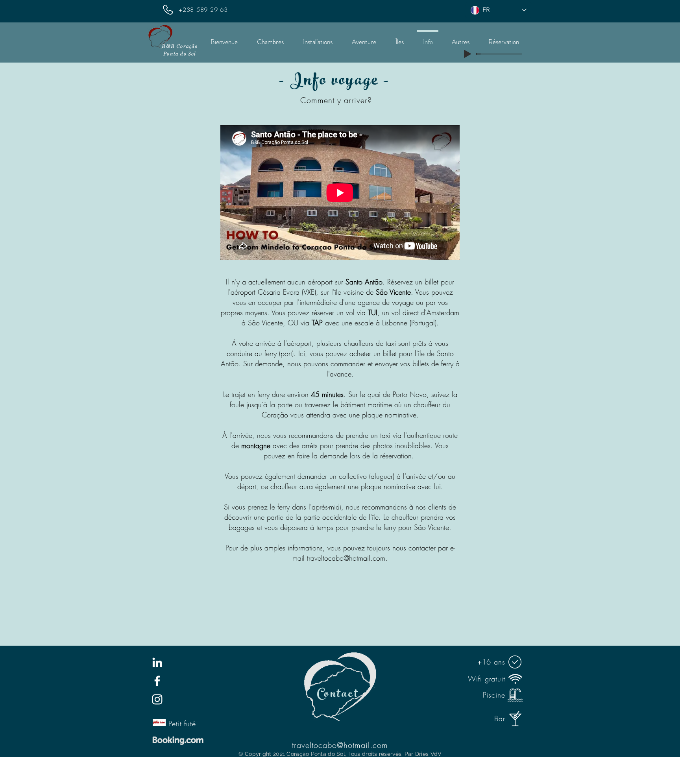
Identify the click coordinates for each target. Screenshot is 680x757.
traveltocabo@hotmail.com (346, 558)
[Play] (467, 54)
